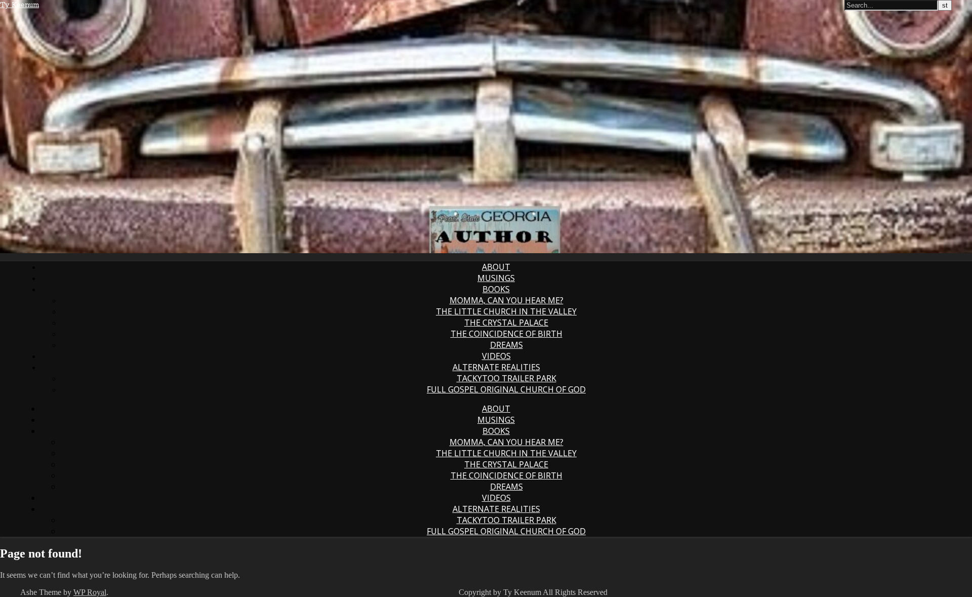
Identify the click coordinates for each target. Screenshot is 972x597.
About (496, 266)
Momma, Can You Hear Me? (506, 300)
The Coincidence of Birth (506, 333)
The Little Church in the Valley (506, 311)
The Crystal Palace (506, 322)
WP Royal (89, 592)
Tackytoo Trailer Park (506, 378)
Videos (496, 356)
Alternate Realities (496, 367)
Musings (496, 278)
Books (496, 289)
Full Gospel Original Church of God (506, 389)
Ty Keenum (19, 5)
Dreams (506, 344)
